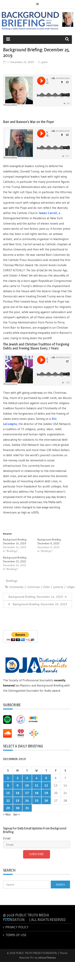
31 (27, 808)
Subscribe (36, 854)
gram (45, 62)
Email (6, 838)
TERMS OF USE (15, 935)
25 (36, 800)
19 (46, 793)
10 (27, 785)
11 (36, 785)
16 (17, 793)
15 (8, 793)
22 (8, 800)
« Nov (7, 814)
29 (8, 808)
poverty (58, 587)
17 (27, 793)
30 (17, 808)
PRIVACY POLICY (16, 927)
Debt (46, 587)
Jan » (16, 814)
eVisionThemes (47, 957)
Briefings (11, 581)
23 (17, 800)
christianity (16, 587)
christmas (33, 587)
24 (27, 800)
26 (46, 800)
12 (46, 785)
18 (36, 793)
